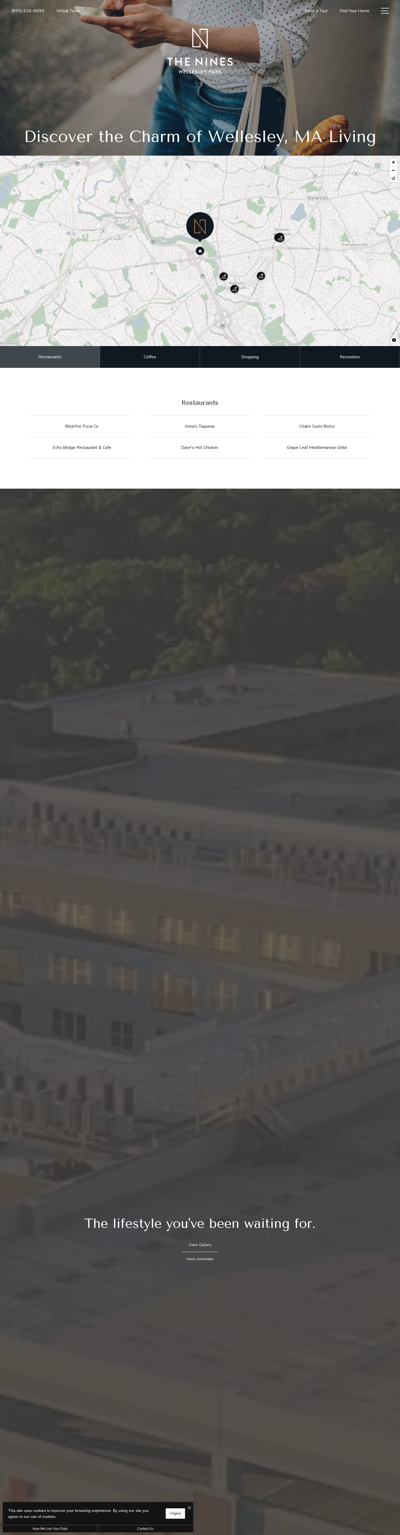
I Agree (175, 1513)
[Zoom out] (393, 170)
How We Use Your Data (50, 1529)
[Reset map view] (393, 178)
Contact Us (145, 1529)
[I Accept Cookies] (189, 1508)
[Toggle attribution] (394, 340)
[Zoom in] (393, 162)
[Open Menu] (385, 11)
